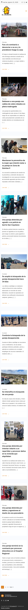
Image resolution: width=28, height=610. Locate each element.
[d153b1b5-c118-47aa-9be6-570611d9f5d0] (14, 386)
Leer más (4, 69)
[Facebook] (22, 2)
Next (11, 587)
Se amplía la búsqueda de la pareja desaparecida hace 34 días (14, 279)
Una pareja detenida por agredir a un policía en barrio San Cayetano (12, 222)
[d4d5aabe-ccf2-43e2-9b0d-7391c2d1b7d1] (14, 39)
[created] (14, 214)
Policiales (4, 42)
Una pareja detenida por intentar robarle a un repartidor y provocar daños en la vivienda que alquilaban (14, 451)
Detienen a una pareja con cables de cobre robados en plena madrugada (13, 104)
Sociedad (4, 274)
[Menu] (26, 11)
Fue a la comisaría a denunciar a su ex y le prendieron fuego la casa (12, 47)
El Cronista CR (13, 606)
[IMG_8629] (14, 440)
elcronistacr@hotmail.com (11, 596)
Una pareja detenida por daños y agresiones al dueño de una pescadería (12, 510)
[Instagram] (5, 600)
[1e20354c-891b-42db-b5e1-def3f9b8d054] (14, 330)
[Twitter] (24, 2)
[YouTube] (26, 2)
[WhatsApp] (14, 96)
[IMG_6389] (14, 155)
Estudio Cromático (5, 608)
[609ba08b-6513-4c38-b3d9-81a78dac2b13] (14, 271)
